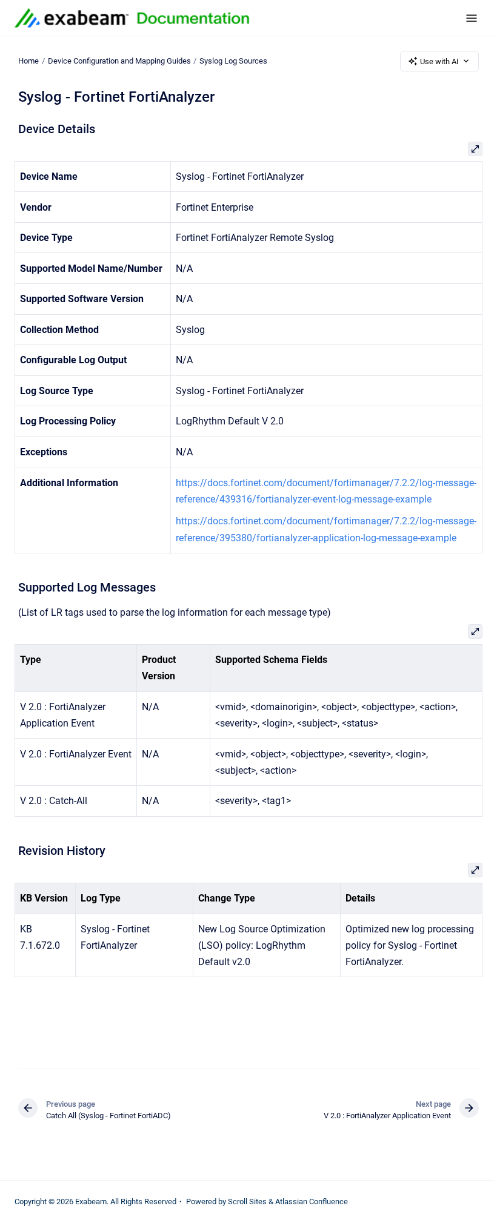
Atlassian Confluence (311, 1201)
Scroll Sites (247, 1201)
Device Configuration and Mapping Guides (119, 60)
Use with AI (439, 61)
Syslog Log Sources (233, 60)
